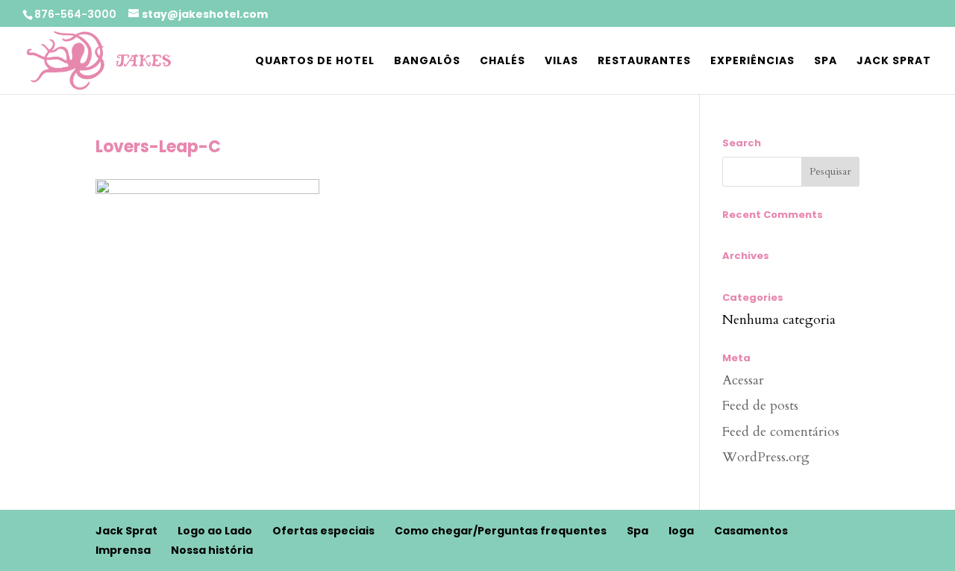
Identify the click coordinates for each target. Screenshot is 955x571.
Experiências (752, 61)
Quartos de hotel (315, 61)
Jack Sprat (894, 61)
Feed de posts (760, 405)
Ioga (681, 530)
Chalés (502, 61)
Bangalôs (427, 61)
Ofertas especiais (323, 530)
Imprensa (123, 550)
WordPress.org (766, 457)
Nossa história (212, 550)
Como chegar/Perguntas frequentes (501, 530)
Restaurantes (644, 61)
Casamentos (751, 530)
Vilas (561, 61)
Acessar (743, 380)
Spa (825, 61)
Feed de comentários (780, 431)
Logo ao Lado (215, 530)
